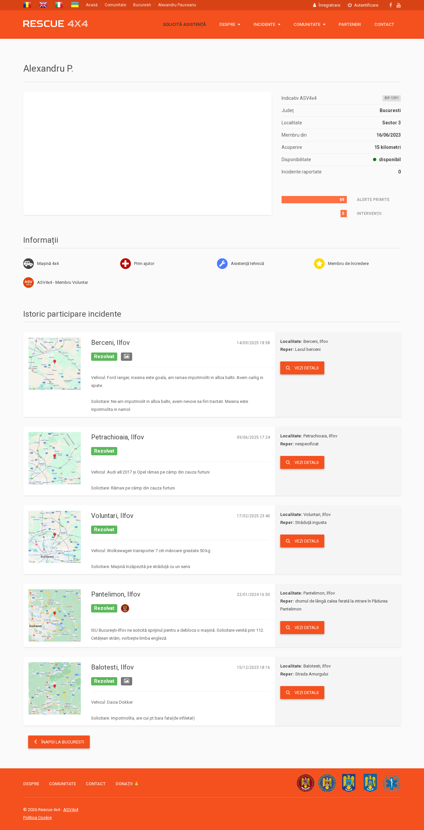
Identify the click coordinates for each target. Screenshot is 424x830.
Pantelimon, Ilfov (115, 594)
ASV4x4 (28, 282)
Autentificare (365, 5)
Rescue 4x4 (55, 23)
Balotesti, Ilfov (112, 667)
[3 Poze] (126, 356)
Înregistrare (329, 5)
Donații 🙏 (127, 783)
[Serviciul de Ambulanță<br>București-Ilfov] (392, 783)
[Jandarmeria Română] (370, 783)
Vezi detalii (306, 367)
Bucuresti (142, 5)
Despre (227, 24)
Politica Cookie (37, 817)
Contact (384, 24)
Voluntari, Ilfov (112, 516)
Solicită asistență (184, 24)
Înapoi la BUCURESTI (62, 741)
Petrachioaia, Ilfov (117, 437)
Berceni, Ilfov (110, 343)
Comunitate (115, 5)
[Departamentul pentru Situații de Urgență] (327, 783)
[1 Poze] (126, 681)
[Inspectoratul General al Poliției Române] (349, 783)
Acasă (92, 5)
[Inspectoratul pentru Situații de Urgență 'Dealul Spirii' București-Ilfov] (305, 783)
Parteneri (350, 24)
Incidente (264, 24)
